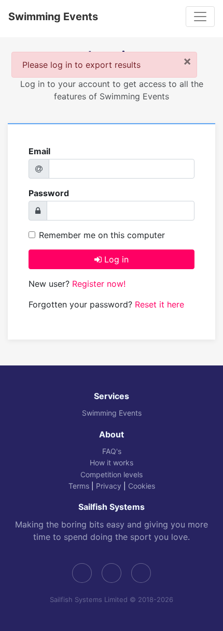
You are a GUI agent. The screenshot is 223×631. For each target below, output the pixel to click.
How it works (111, 462)
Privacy (108, 485)
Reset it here (159, 304)
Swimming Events (53, 16)
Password (49, 193)
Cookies (141, 485)
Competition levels (111, 474)
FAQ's (111, 451)
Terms (78, 485)
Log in (115, 259)
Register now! (99, 283)
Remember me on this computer (102, 235)
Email (39, 151)
